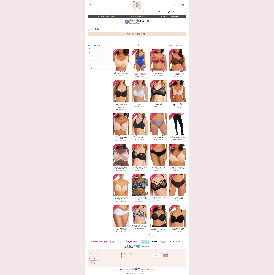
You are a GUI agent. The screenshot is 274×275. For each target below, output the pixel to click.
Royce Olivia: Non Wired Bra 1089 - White (139, 103)
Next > (143, 45)
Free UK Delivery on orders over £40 (137, 16)
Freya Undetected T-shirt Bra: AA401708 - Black (177, 229)
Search (91, 5)
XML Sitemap (145, 271)
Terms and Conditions (94, 260)
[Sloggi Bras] (137, 246)
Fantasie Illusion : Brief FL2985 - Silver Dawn (159, 136)
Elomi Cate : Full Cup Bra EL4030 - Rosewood (158, 72)
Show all (152, 45)
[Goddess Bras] (145, 242)
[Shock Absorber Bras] (129, 246)
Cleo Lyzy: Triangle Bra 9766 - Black (159, 103)
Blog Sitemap (152, 271)
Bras (106, 12)
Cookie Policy (92, 263)
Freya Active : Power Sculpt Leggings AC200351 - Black (177, 136)
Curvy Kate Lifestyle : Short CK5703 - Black (158, 167)
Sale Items (160, 12)
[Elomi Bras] (112, 242)
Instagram (104, 16)
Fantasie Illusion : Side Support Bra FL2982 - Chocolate (121, 104)
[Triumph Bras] (145, 246)
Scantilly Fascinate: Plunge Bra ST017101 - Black (159, 197)
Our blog (125, 257)
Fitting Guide (91, 256)
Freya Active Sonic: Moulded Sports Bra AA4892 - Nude (121, 72)
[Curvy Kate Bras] (103, 242)
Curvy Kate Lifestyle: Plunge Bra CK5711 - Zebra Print (139, 226)
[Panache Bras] (162, 242)
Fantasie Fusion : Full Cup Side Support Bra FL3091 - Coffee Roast (178, 73)
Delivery (90, 255)
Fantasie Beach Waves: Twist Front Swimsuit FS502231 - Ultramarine (140, 73)
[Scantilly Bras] (179, 241)
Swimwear (129, 12)
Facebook (111, 16)
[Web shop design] (132, 273)
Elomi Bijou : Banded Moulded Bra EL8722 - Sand (177, 167)
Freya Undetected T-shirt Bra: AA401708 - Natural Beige (121, 198)
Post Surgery (144, 12)
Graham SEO (144, 273)
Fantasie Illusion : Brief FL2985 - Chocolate (178, 197)
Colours (152, 12)
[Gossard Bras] (154, 242)
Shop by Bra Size (170, 12)
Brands (100, 12)
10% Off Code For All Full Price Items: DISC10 (169, 16)
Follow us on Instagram (128, 255)
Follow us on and (105, 16)
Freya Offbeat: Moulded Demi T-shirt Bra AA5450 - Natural (121, 137)
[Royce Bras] (171, 241)
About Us (91, 253)
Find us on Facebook (127, 253)
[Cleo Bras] (95, 242)
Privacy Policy (92, 262)
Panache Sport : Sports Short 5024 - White (121, 229)
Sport (122, 12)
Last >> (147, 45)
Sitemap (139, 271)
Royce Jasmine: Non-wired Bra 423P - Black (140, 136)
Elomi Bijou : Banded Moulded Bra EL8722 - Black (158, 229)
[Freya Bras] (129, 241)
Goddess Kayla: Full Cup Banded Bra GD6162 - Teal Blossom (140, 198)
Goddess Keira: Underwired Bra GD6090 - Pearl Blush (121, 167)
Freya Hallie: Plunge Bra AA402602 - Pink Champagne (177, 104)
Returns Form (92, 258)
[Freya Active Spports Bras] (137, 242)
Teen (136, 12)
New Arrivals (114, 12)
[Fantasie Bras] (120, 241)
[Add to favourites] (127, 51)
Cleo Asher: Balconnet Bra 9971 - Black (140, 167)
